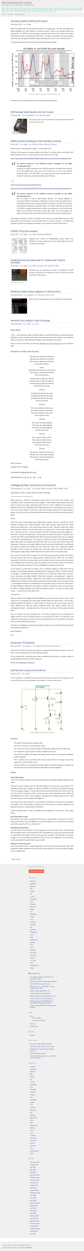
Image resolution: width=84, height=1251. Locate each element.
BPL (31, 889)
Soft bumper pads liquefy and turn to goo (32, 112)
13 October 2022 (15, 115)
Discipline (33, 904)
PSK (31, 937)
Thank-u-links (19, 14)
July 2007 (33, 1234)
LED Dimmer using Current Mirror (28, 670)
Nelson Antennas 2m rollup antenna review (42, 996)
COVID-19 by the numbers (24, 231)
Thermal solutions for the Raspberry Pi (41, 998)
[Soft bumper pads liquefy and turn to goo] (19, 133)
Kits (31, 927)
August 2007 (34, 1231)
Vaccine (54, 144)
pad (44, 115)
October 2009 (34, 1190)
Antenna (38, 646)
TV (60, 646)
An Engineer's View (17, 2)
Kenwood (33, 924)
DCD (39, 295)
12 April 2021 (14, 266)
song (37, 324)
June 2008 (33, 1211)
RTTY (32, 945)
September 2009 (35, 1193)
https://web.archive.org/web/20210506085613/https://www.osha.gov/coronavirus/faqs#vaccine (41, 158)
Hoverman (48, 646)
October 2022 (34, 1165)
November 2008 (34, 1203)
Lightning (32, 929)
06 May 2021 (14, 234)
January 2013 (34, 1182)
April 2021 (33, 1172)
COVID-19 (35, 144)
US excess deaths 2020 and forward (29, 21)
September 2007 (35, 1228)
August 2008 (34, 1205)
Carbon (32, 891)
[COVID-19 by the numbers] (19, 253)
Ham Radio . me (35, 973)
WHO (57, 266)
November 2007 (34, 1223)
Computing (30, 295)
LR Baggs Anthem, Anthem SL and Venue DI (33, 485)
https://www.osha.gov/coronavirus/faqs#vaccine (26, 185)
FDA (45, 266)
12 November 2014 (16, 324)
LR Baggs (60, 488)
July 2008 (33, 1208)
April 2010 (33, 1188)
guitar (55, 488)
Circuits (27, 673)
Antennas (28, 646)
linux (43, 295)
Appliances (33, 883)
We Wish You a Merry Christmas (50, 343)
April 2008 (33, 1213)
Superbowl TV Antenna (26, 662)
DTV (43, 646)
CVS (31, 901)
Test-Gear (33, 960)
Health (29, 24)
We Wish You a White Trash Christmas (30, 321)
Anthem (43, 488)
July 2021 (33, 1167)
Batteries (32, 886)
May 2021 (33, 1170)
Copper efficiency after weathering (40, 993)
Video (31, 968)
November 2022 (34, 1162)
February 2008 (34, 1216)
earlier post (51, 28)
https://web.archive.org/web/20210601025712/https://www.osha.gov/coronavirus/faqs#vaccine (41, 188)
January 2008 (34, 1218)
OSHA (41, 144)
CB (31, 894)
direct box (50, 488)
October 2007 (34, 1226)
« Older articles (15, 859)
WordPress (28, 1247)
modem (47, 295)
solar (31, 947)
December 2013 (34, 1180)
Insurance (33, 922)
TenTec (32, 958)
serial (52, 295)
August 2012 (34, 1185)
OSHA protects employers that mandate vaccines (36, 141)
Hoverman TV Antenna (22, 643)
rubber (48, 115)
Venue (66, 488)
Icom (31, 919)
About (4, 14)
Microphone (33, 932)
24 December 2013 (16, 488)
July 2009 (33, 1195)
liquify (41, 115)
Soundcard (33, 952)
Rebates (32, 942)
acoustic (38, 488)
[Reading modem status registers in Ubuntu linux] (19, 313)
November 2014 (34, 1177)
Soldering (33, 950)
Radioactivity (34, 940)
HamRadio (33, 914)
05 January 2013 (15, 646)
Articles (32, 1035)
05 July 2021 (14, 144)
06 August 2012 (15, 673)
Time (31, 963)
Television (55, 646)
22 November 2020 (16, 295)
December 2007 (34, 1221)
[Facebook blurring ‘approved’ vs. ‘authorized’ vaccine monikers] (19, 284)
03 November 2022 (16, 24)
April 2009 (33, 1200)
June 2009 (33, 1198)
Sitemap (10, 14)
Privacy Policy (37, 1018)
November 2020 (34, 1175)
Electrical (33, 906)
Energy (32, 909)
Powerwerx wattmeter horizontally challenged (43, 981)
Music (29, 324)
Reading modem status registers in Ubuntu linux (35, 292)
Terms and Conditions (39, 1020)
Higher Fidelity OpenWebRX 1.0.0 (40, 991)
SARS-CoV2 (47, 144)
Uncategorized (30, 115)
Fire (31, 912)
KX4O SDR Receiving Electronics (40, 984)
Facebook (40, 266)
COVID (34, 234)
